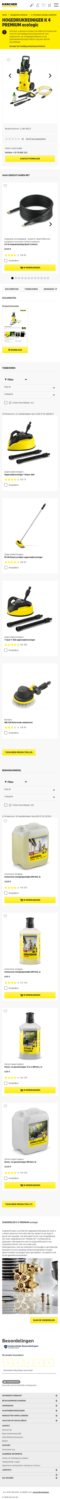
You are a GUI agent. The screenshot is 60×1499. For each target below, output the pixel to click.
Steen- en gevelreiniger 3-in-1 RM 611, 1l (23, 1067)
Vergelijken (13, 260)
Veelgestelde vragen (11, 1462)
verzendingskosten (41, 1492)
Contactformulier (30, 158)
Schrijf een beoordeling (36, 139)
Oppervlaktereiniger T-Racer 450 (19, 474)
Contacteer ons (8, 1449)
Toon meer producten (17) (18, 1204)
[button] (10, 75)
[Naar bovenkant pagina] (53, 1493)
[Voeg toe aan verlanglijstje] (8, 60)
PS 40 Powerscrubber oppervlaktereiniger (23, 557)
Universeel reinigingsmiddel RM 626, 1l (22, 972)
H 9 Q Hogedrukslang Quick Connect (21, 244)
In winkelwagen (31, 267)
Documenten (11, 289)
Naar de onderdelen (44, 1320)
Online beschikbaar (23, 403)
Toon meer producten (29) (18, 752)
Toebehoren (31, 289)
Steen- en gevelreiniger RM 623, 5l (20, 1162)
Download (16, 350)
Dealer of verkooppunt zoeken (15, 1458)
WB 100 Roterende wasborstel (18, 722)
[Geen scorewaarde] (13, 139)
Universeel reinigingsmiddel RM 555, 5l (22, 877)
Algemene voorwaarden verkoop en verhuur (21, 1465)
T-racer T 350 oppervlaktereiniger (19, 640)
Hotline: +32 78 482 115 (16, 152)
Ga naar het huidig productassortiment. (27, 46)
